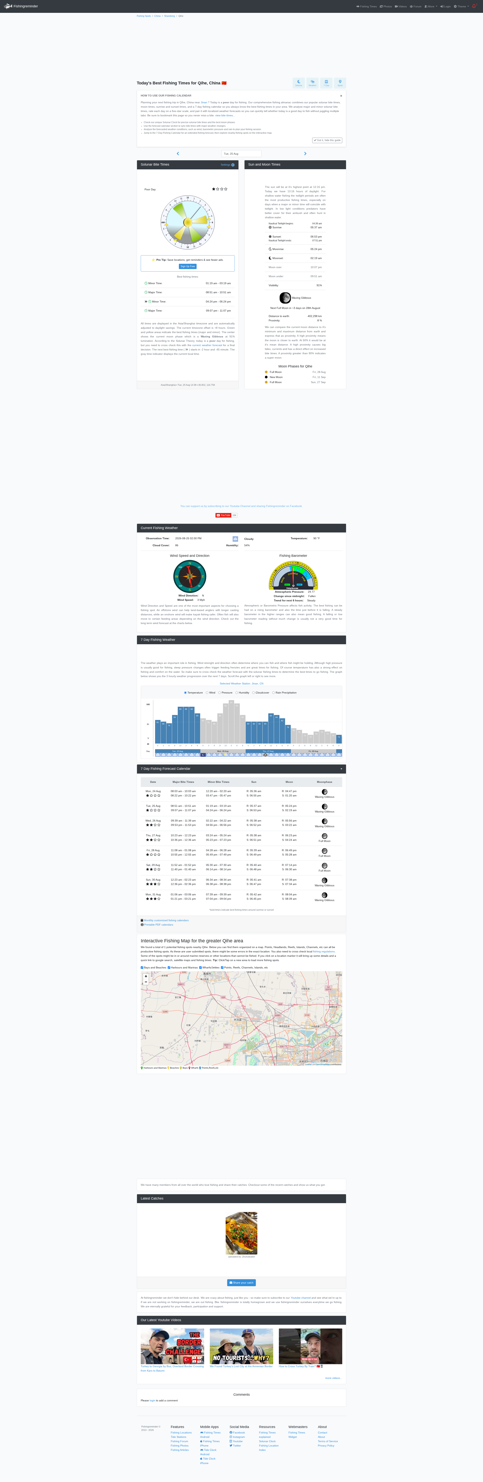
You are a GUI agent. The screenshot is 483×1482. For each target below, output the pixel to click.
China (157, 16)
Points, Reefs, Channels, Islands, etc (246, 967)
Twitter (236, 1445)
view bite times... (225, 115)
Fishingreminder (25, 6)
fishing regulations (324, 951)
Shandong (169, 16)
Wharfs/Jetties (210, 967)
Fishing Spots (144, 16)
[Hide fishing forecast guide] (341, 96)
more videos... (333, 1377)
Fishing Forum (179, 1441)
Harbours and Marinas (184, 967)
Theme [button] (462, 6)
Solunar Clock (267, 1441)
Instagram (238, 1436)
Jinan (204, 102)
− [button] (146, 982)
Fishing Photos (179, 1445)
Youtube (237, 1441)
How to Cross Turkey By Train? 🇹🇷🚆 (301, 1366)
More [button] (431, 6)
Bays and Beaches (155, 967)
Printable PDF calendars (158, 924)
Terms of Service (328, 1441)
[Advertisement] (241, 46)
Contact (322, 1432)
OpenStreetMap (322, 1064)
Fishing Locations (181, 1432)
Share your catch (242, 1282)
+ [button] (146, 976)
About (321, 1436)
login (152, 1400)
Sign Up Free (188, 266)
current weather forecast (207, 345)
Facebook (238, 1432)
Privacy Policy (326, 1445)
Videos (402, 6)
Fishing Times (368, 6)
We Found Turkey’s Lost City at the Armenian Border (241, 1366)
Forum (417, 6)
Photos (387, 6)
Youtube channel (301, 1297)
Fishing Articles (180, 1449)
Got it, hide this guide (329, 140)
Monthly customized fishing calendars (166, 920)
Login (447, 6)
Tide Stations (178, 1436)
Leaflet (308, 1064)
